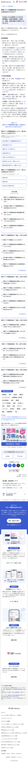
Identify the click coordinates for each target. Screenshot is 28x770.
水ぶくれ (18, 48)
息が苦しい (20, 403)
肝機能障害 (9, 411)
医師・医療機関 (15, 692)
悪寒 (22, 85)
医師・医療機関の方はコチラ (14, 525)
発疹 (7, 50)
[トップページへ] (14, 709)
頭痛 (13, 96)
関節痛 (18, 408)
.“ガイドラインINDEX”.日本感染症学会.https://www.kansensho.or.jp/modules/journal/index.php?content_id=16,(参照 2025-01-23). (14, 418)
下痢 (16, 411)
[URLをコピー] (5, 465)
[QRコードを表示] (10, 465)
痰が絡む (12, 408)
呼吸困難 (17, 78)
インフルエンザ (6, 397)
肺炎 (10, 394)
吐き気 (24, 408)
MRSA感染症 (5, 400)
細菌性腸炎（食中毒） (17, 397)
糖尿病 (21, 394)
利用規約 (3, 136)
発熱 (14, 406)
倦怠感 (21, 103)
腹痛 (3, 411)
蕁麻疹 (17, 400)
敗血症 (15, 394)
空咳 (3, 406)
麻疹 (12, 400)
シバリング (5, 408)
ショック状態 (8, 89)
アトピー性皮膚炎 (6, 403)
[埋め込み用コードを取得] (14, 465)
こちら (13, 698)
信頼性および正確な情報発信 (14, 695)
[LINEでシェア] (22, 465)
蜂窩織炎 (4, 394)
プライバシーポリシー (10, 136)
